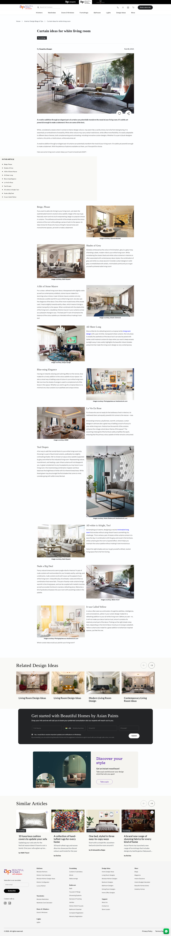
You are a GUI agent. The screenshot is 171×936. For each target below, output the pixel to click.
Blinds (71, 875)
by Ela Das (57, 855)
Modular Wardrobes (43, 899)
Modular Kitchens (42, 871)
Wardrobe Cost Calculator (44, 902)
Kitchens (39, 13)
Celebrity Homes (139, 889)
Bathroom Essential (75, 909)
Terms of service (161, 931)
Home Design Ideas (108, 871)
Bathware (97, 13)
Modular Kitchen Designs (109, 878)
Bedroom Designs (107, 882)
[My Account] (123, 7)
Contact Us (105, 906)
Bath (70, 888)
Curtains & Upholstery (76, 871)
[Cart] (133, 7)
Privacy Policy (147, 931)
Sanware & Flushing (75, 899)
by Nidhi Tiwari (24, 853)
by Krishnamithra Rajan (97, 850)
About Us (104, 902)
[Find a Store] (128, 7)
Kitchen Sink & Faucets (76, 906)
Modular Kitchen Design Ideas (46, 878)
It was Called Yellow (10, 197)
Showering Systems (75, 895)
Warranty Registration (75, 916)
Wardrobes (52, 13)
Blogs (136, 871)
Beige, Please (8, 164)
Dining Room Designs (108, 889)
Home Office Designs (108, 892)
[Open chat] (166, 931)
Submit (134, 736)
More (133, 13)
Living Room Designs (108, 875)
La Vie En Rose (8, 182)
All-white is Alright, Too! (11, 189)
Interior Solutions (139, 878)
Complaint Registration (76, 913)
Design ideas (121, 13)
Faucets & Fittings (74, 892)
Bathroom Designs (107, 885)
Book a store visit (145, 7)
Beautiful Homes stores (141, 885)
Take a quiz (104, 782)
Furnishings (84, 13)
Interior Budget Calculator (142, 882)
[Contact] (118, 7)
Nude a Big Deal (9, 193)
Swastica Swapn (45, 49)
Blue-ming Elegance (10, 179)
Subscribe (12, 891)
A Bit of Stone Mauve (10, 171)
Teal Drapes (7, 186)
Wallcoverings (73, 878)
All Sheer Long (8, 175)
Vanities (71, 902)
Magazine (137, 875)
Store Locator (106, 909)
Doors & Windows (67, 13)
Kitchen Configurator (43, 882)
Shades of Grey (8, 168)
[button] (94, 159)
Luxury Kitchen (41, 886)
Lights (108, 13)
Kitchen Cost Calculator (44, 875)
